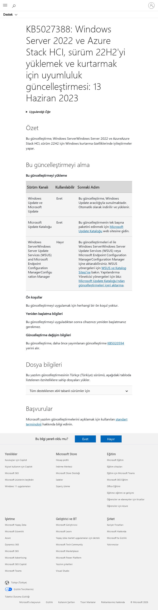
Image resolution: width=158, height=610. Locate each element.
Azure (8, 537)
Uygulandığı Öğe (39, 112)
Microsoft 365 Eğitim (117, 479)
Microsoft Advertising (15, 557)
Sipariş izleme (63, 486)
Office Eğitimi (113, 486)
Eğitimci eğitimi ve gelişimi (120, 492)
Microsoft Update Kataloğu (101, 228)
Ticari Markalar (88, 602)
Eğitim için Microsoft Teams (121, 473)
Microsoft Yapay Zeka (15, 524)
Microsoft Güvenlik (14, 531)
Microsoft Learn (64, 531)
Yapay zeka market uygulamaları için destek (78, 537)
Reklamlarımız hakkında (113, 602)
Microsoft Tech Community (69, 544)
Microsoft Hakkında (116, 531)
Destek (8, 14)
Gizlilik (49, 602)
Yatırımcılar (112, 544)
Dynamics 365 (12, 544)
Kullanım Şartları (66, 602)
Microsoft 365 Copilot (16, 564)
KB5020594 (115, 343)
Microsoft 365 (12, 473)
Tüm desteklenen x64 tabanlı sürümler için (60, 390)
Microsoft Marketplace (67, 551)
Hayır (111, 439)
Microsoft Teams (13, 570)
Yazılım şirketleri (64, 564)
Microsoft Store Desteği (68, 473)
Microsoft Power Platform (68, 557)
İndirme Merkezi (64, 466)
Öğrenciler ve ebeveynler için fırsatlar (125, 499)
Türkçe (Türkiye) (19, 582)
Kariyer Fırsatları (115, 524)
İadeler (59, 479)
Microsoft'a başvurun (29, 602)
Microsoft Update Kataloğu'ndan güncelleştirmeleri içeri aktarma (102, 283)
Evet (85, 439)
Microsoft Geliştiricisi (66, 524)
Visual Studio (62, 570)
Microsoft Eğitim (115, 459)
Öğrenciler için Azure (117, 505)
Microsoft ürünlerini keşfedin (19, 479)
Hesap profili (62, 459)
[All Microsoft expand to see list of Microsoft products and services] (5, 5)
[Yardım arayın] (14, 5)
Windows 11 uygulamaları (18, 486)
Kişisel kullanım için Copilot (18, 466)
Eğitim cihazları (114, 466)
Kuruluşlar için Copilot (16, 459)
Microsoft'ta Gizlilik (117, 537)
